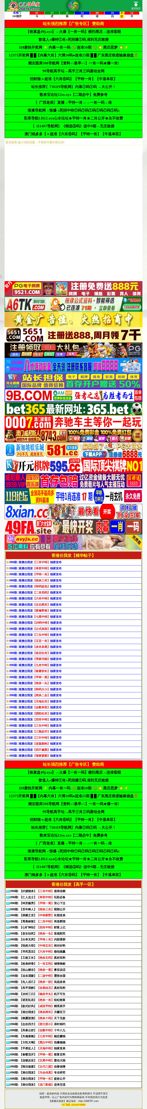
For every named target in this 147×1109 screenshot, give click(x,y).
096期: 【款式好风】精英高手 (37, 1006)
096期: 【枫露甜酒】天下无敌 (37, 1018)
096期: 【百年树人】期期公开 (37, 909)
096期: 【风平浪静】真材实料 (37, 987)
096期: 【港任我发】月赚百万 (37, 1012)
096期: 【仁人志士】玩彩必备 (37, 897)
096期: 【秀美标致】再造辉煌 (37, 921)
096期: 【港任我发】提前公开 (37, 1078)
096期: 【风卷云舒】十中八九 (37, 1030)
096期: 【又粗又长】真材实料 (37, 957)
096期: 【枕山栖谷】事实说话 (37, 969)
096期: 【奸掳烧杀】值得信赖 (37, 891)
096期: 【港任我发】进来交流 (37, 1084)
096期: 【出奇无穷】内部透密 (37, 939)
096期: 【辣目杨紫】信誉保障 (37, 1066)
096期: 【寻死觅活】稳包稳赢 (37, 951)
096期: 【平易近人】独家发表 (37, 1048)
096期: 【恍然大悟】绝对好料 (37, 945)
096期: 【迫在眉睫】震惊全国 (37, 975)
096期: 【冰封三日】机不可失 (37, 994)
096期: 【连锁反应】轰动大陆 (37, 1060)
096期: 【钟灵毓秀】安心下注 (37, 903)
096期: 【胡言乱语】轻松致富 (37, 999)
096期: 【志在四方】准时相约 (37, 1024)
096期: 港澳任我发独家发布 (35, 562)
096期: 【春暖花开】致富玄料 (37, 1054)
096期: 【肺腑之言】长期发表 (37, 915)
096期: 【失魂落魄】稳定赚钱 (37, 1036)
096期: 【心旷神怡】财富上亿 (37, 927)
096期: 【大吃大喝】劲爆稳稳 (37, 1042)
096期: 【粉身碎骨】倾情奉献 (37, 963)
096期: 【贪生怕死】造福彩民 (37, 933)
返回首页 (135, 8)
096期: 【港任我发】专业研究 (37, 1072)
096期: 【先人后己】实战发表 (37, 981)
